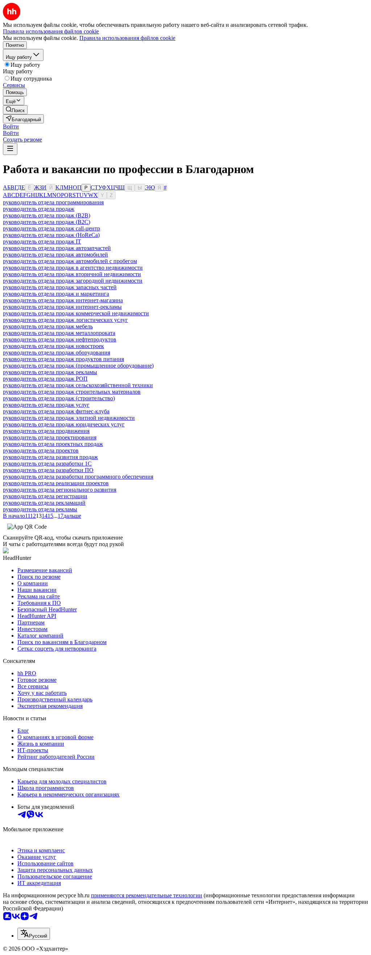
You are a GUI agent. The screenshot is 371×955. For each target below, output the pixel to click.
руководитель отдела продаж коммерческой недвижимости (76, 313)
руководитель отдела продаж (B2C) (46, 222)
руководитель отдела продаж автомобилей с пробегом (70, 261)
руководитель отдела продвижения (46, 431)
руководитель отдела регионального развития (59, 490)
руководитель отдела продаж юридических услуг (64, 424)
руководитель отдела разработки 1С (47, 463)
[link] (15, 109)
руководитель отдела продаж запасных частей (60, 287)
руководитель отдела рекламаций (44, 503)
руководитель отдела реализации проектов (56, 483)
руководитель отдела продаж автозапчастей (57, 248)
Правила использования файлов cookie (127, 38)
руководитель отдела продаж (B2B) (46, 215)
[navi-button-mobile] (10, 149)
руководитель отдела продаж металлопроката (59, 333)
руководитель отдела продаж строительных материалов (72, 392)
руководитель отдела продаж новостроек (53, 346)
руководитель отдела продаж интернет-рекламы (62, 307)
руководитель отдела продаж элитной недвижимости (69, 418)
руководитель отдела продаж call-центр (51, 228)
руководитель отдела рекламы (40, 509)
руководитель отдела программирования (53, 202)
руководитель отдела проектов (41, 450)
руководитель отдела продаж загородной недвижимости (72, 281)
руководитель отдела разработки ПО (48, 470)
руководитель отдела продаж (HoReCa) (51, 235)
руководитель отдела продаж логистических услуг (65, 320)
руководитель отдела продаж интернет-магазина (63, 300)
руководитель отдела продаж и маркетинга (56, 294)
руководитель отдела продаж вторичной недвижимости (72, 274)
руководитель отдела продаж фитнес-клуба (56, 411)
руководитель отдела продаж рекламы (50, 372)
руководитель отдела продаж (38, 209)
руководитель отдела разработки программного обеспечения (78, 477)
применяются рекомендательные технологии (146, 895)
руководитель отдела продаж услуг (46, 405)
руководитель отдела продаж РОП (45, 379)
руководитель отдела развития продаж (50, 457)
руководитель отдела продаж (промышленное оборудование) (78, 365)
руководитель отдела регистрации (45, 496)
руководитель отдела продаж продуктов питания (63, 359)
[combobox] (33, 934)
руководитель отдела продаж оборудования (56, 352)
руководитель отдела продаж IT (42, 241)
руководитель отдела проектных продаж (53, 444)
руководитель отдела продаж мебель (48, 326)
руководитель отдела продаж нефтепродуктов (59, 339)
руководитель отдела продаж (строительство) (59, 398)
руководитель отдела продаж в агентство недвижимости (73, 268)
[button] (11, 126)
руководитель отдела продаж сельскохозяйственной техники (78, 385)
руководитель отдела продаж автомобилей (55, 254)
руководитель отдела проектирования (49, 437)
